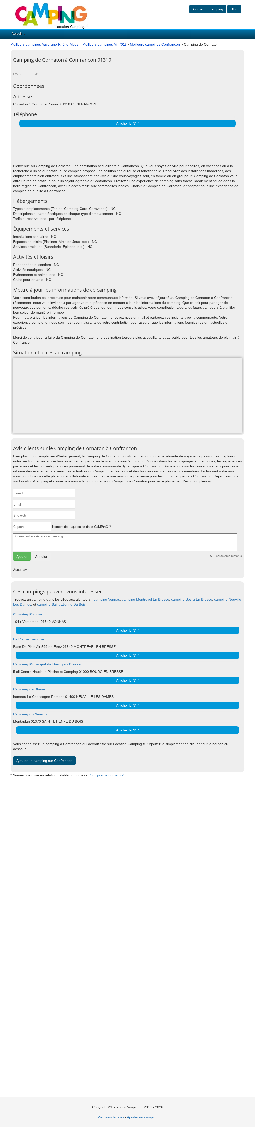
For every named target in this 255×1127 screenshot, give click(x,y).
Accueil (17, 33)
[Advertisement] (71, 146)
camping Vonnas (107, 599)
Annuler (41, 556)
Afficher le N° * (127, 123)
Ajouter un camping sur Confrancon (44, 761)
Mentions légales (110, 1117)
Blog (234, 9)
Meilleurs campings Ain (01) (104, 44)
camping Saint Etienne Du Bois (61, 604)
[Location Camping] (51, 14)
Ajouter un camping (207, 9)
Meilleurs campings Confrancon (155, 44)
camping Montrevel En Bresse (145, 599)
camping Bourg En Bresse (191, 599)
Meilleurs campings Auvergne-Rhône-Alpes (44, 44)
